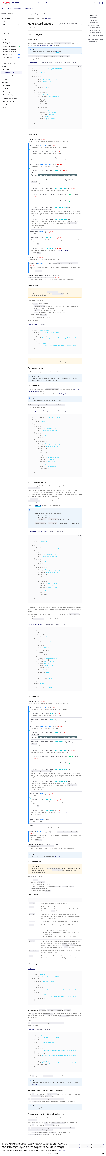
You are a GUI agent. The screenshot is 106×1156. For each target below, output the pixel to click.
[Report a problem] (78, 67)
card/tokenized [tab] (43, 175)
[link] (11, 88)
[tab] (33, 62)
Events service (50, 362)
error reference (36, 1084)
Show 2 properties (36, 821)
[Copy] (81, 67)
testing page (38, 505)
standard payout (61, 394)
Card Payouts (36, 14)
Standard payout (92, 15)
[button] (14, 13)
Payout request (93, 17)
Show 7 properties (37, 227)
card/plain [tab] (34, 175)
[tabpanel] (55, 97)
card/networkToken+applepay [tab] (68, 175)
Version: (3, 13)
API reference (58, 856)
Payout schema (93, 20)
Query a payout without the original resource (95, 40)
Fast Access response (95, 32)
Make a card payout (48, 14)
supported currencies (62, 250)
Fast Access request (94, 27)
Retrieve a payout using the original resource (95, 36)
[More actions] (80, 23)
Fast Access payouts (93, 25)
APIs (29, 14)
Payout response (93, 22)
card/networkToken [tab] (54, 175)
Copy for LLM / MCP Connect (70, 23)
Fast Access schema (94, 30)
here (57, 51)
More (74, 62)
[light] (99, 3)
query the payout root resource (45, 45)
